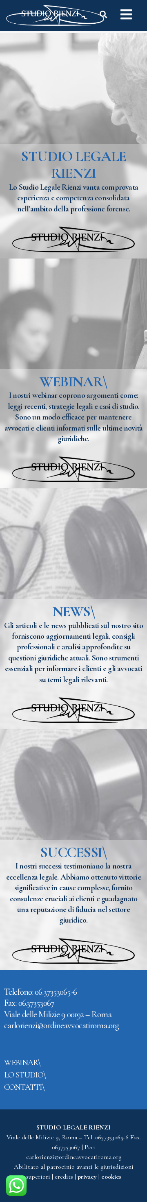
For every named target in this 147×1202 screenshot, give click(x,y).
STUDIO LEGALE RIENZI (73, 164)
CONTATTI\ (24, 1087)
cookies (111, 1177)
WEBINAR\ (73, 381)
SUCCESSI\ (73, 852)
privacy (88, 1177)
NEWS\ (73, 611)
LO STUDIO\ (25, 1075)
